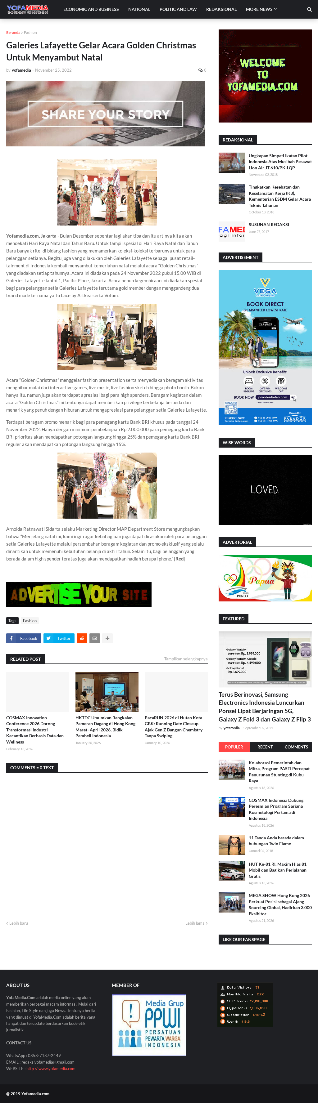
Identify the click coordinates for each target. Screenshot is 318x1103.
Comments (296, 746)
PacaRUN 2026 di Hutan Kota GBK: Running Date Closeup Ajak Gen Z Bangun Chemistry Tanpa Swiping (173, 727)
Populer (234, 746)
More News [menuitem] (259, 9)
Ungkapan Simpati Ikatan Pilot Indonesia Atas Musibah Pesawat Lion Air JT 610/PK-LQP (280, 161)
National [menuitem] (139, 9)
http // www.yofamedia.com (50, 1068)
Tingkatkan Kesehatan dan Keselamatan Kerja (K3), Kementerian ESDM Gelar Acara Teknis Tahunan (280, 196)
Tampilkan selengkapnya (186, 658)
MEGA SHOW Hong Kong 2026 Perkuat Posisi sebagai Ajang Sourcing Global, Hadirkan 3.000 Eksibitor (280, 904)
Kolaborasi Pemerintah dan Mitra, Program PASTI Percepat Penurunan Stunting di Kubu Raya (279, 772)
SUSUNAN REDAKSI (269, 224)
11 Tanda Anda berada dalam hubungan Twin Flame (276, 840)
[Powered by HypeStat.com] (245, 1025)
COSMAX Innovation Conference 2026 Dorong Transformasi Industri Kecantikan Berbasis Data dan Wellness (35, 729)
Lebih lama (195, 923)
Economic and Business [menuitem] (91, 9)
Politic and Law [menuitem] (178, 9)
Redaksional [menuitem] (221, 9)
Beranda (13, 32)
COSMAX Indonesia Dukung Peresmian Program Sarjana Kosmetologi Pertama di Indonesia (276, 809)
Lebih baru (18, 923)
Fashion (30, 32)
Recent (265, 746)
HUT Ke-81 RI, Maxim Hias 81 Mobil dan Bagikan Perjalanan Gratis (278, 870)
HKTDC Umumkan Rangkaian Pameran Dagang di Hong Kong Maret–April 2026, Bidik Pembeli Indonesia (105, 727)
